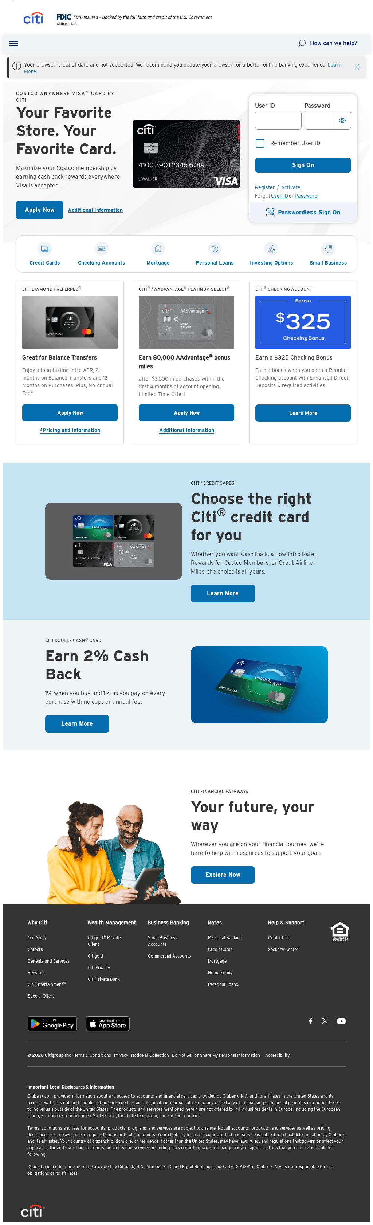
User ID (279, 196)
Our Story (37, 937)
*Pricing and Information (79, 430)
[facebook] (311, 1020)
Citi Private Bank (104, 979)
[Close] (356, 66)
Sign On (303, 165)
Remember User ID (295, 143)
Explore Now (230, 874)
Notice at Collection (150, 1055)
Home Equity (220, 972)
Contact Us (279, 937)
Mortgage (217, 961)
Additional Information (95, 210)
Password (306, 196)
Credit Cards (220, 949)
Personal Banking (225, 937)
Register (265, 187)
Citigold (95, 956)
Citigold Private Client (104, 941)
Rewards (36, 972)
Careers (35, 949)
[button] (13, 44)
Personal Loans (223, 984)
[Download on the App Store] (108, 1023)
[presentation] (127, 23)
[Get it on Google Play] (52, 1023)
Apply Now (44, 212)
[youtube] (341, 1020)
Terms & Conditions (91, 1055)
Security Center (283, 949)
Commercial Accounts (169, 956)
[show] (342, 120)
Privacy (121, 1055)
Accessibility (277, 1055)
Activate (291, 187)
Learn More (320, 413)
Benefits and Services (49, 961)
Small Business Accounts (162, 941)
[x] (325, 1020)
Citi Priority (99, 967)
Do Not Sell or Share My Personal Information (216, 1055)
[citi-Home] (33, 19)
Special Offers (41, 996)
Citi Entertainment (47, 984)
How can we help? (333, 43)
